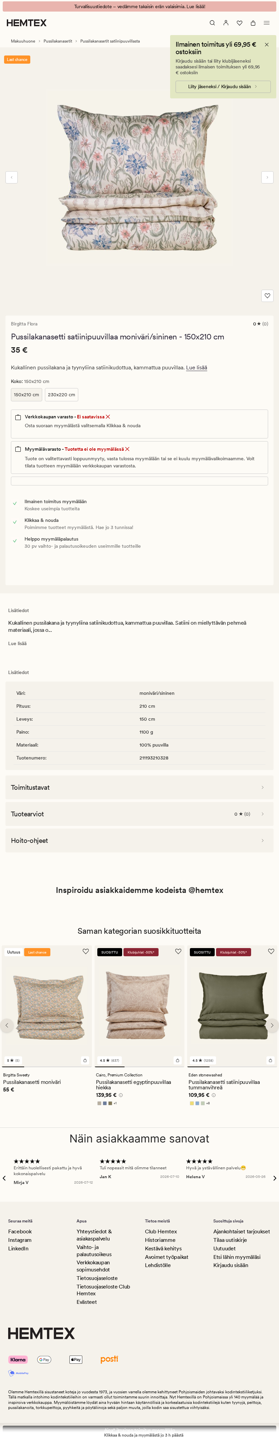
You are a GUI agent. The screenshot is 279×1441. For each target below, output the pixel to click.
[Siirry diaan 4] (80, 1066)
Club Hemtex (161, 1231)
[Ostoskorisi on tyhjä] (253, 23)
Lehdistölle (157, 1265)
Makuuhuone (23, 41)
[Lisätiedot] (120, 1096)
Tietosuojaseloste (97, 1278)
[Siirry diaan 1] (13, 1066)
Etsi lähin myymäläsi (237, 1257)
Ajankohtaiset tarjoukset (241, 1231)
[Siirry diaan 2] (35, 1066)
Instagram (20, 1240)
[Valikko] (267, 23)
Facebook (19, 1231)
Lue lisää (196, 367)
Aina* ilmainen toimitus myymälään (139, 1430)
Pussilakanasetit (58, 41)
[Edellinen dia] (11, 177)
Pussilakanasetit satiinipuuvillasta (110, 41)
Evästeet (87, 1302)
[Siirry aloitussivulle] (27, 22)
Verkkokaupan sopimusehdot (93, 1266)
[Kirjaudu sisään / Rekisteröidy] (226, 23)
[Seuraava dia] (267, 177)
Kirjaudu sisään (230, 1265)
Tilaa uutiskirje (230, 1240)
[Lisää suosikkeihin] (267, 296)
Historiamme (160, 1240)
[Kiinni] (267, 45)
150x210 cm (26, 394)
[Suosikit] (239, 23)
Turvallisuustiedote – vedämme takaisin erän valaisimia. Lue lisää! (139, 6)
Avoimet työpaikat (166, 1257)
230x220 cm (61, 394)
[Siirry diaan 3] (58, 1066)
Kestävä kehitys (163, 1248)
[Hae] (212, 23)
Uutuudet (224, 1248)
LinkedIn (18, 1248)
